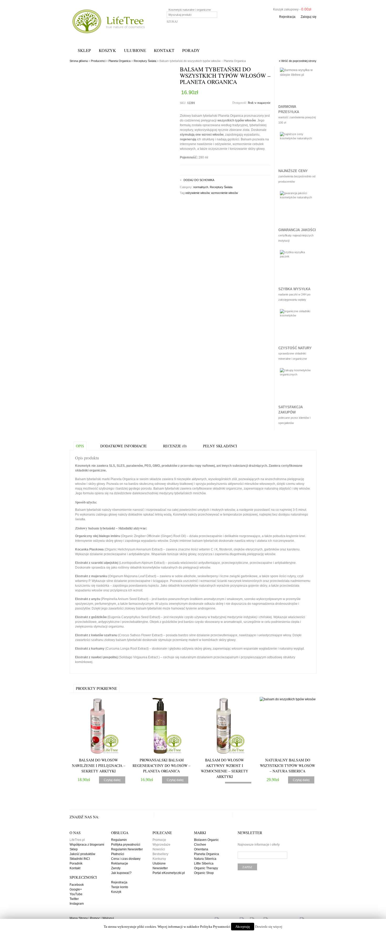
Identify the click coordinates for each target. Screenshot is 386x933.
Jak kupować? (121, 873)
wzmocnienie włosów (224, 192)
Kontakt (164, 50)
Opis (80, 445)
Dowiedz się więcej (268, 927)
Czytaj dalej (112, 780)
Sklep (84, 50)
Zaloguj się (308, 17)
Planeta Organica (119, 60)
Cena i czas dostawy (125, 859)
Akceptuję (242, 927)
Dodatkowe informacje (123, 445)
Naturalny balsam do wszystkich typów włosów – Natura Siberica (287, 765)
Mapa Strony (79, 918)
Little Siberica (203, 863)
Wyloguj (108, 918)
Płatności (117, 854)
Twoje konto (119, 887)
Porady (191, 50)
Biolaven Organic (206, 840)
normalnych (200, 187)
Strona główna (79, 60)
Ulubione (135, 50)
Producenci (98, 60)
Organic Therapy (206, 868)
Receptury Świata (145, 60)
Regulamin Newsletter (127, 849)
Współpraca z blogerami (87, 844)
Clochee (200, 844)
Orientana (201, 849)
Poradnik (76, 863)
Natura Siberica (205, 859)
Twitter (74, 899)
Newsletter (160, 868)
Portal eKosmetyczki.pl (169, 873)
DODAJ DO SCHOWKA (199, 180)
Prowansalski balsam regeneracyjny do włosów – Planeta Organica (161, 765)
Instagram (77, 903)
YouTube (76, 894)
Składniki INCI (80, 859)
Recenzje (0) (175, 445)
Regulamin (119, 840)
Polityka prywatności (125, 844)
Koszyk (107, 50)
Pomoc (95, 918)
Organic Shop (204, 873)
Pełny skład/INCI (220, 445)
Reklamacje (119, 863)
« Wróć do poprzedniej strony (297, 61)
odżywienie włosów (197, 192)
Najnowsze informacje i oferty (259, 844)
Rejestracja (287, 17)
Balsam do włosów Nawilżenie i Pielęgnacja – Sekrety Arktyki (98, 765)
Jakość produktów (82, 854)
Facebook (77, 885)
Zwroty (116, 868)
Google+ (76, 889)
